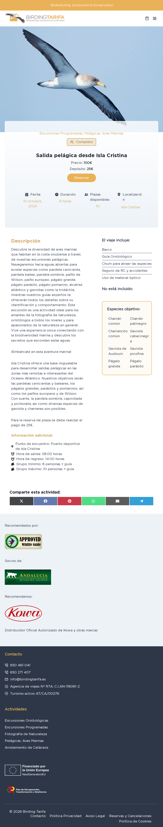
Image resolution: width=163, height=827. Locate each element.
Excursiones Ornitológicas (26, 720)
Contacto (38, 816)
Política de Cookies (135, 821)
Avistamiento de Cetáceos (26, 747)
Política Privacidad (66, 816)
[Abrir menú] (154, 18)
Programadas (71, 133)
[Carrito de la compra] (147, 18)
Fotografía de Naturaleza (26, 734)
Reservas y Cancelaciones (130, 816)
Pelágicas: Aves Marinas (103, 133)
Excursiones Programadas (26, 727)
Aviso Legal (95, 816)
